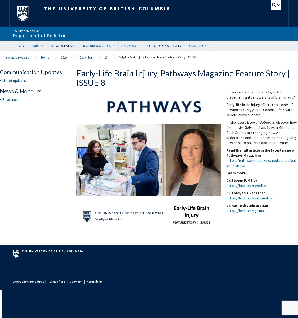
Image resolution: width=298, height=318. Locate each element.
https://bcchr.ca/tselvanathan (250, 198)
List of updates (14, 80)
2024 (64, 58)
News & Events (64, 45)
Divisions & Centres (97, 46)
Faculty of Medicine (17, 57)
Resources (195, 46)
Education (128, 46)
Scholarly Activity (164, 45)
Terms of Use (56, 282)
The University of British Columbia (22, 13)
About (35, 46)
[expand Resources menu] (208, 46)
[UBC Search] (276, 5)
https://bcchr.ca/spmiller (246, 185)
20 (106, 58)
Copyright (76, 282)
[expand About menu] (44, 46)
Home (20, 46)
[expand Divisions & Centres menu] (115, 46)
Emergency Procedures (28, 282)
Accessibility (94, 282)
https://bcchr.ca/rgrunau (246, 210)
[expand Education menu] (141, 46)
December (86, 58)
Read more (10, 99)
